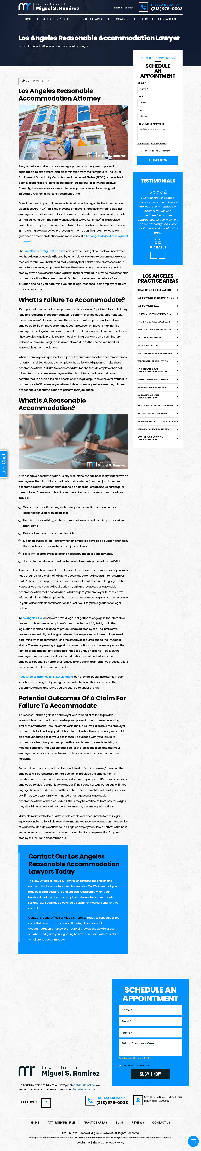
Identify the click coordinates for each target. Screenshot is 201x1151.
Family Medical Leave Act (153, 321)
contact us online (83, 1085)
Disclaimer (143, 143)
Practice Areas (92, 19)
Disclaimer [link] (84, 1142)
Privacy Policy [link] (115, 1142)
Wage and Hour (147, 345)
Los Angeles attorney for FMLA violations (47, 677)
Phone (142, 110)
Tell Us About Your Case (150, 124)
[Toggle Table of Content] (47, 81)
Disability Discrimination (154, 290)
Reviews (138, 1122)
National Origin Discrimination (148, 396)
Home (29, 19)
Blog (144, 19)
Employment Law (148, 305)
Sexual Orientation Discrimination (150, 438)
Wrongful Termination (152, 361)
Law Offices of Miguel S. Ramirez (44, 251)
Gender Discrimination (152, 387)
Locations (122, 19)
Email (141, 96)
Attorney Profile (57, 19)
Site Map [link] (98, 1142)
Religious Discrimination (154, 429)
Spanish (129, 7)
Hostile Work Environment (155, 329)
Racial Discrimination (152, 413)
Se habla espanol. (84, 1089)
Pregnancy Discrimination (155, 405)
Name (141, 83)
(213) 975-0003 (167, 8)
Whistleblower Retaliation (155, 353)
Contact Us (167, 19)
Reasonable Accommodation (156, 421)
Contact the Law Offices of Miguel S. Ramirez (57, 918)
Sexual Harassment (150, 337)
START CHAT (180, 1123)
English (118, 7)
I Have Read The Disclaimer (156, 150)
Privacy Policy (159, 143)
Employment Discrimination (155, 298)
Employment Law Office (152, 379)
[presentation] (153, 255)
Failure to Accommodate (154, 313)
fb (46, 1103)
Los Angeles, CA (31, 618)
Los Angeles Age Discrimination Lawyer (152, 370)
